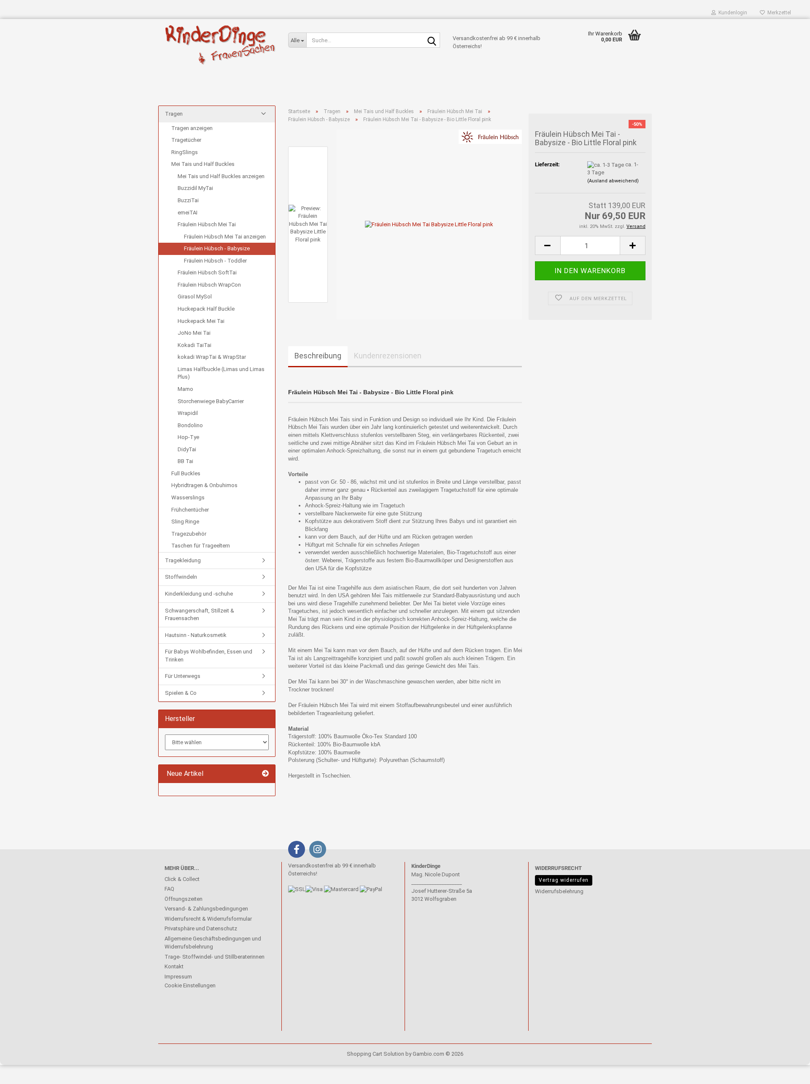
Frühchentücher (190, 510)
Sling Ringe (185, 521)
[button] (547, 245)
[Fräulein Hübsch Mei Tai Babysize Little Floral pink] (429, 224)
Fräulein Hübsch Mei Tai (207, 224)
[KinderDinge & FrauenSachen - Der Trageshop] (220, 44)
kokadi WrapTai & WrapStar (212, 357)
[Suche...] (432, 40)
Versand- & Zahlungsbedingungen (206, 908)
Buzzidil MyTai (195, 188)
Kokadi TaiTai (194, 345)
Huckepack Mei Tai (201, 321)
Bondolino (190, 425)
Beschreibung (317, 355)
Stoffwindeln (181, 577)
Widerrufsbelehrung (559, 891)
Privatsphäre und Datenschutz (201, 928)
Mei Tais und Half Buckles (203, 164)
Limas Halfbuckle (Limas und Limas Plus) (221, 373)
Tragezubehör (188, 534)
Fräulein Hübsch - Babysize (217, 248)
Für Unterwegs (182, 676)
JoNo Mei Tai (194, 333)
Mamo (185, 389)
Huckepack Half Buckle (206, 309)
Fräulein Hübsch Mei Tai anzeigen (225, 236)
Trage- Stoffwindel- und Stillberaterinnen (215, 957)
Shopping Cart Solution (375, 1054)
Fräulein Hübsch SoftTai (207, 272)
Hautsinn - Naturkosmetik (196, 635)
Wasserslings (188, 497)
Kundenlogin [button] (731, 13)
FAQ (169, 889)
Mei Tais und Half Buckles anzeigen (221, 176)
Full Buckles (185, 473)
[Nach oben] (23, 1071)
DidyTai (187, 449)
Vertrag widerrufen (564, 880)
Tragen (174, 114)
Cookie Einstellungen (190, 985)
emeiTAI (187, 212)
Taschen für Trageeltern (200, 545)
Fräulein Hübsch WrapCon (209, 285)
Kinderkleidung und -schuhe (199, 594)
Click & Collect (182, 879)
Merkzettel (778, 13)
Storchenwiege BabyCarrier (211, 401)
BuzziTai (188, 200)
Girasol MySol (195, 296)
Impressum (178, 976)
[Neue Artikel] (265, 774)
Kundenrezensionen (387, 355)
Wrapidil (188, 413)
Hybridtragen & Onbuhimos (204, 485)
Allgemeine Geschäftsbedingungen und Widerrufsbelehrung (213, 942)
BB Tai (185, 461)
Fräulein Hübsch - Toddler (215, 260)
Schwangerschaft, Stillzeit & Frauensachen (199, 614)
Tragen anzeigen (192, 128)
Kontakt (174, 966)
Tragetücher (186, 140)
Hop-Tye (188, 437)
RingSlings (184, 152)
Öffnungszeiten (183, 899)
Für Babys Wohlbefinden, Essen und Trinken (208, 655)
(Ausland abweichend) (613, 181)
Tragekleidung (183, 560)
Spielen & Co (181, 693)
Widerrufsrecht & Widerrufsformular (208, 919)
